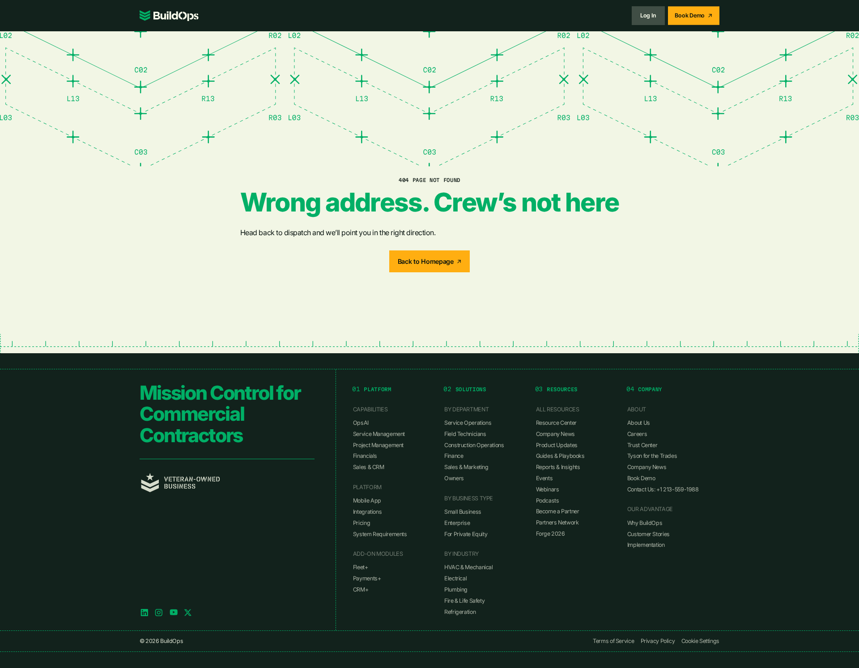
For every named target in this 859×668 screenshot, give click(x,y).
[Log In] (648, 15)
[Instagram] (159, 612)
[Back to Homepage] (429, 261)
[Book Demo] (693, 15)
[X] (188, 612)
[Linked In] (144, 612)
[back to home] (169, 15)
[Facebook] (174, 612)
